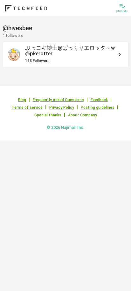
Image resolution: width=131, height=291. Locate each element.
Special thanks (47, 115)
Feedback (99, 100)
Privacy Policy (61, 107)
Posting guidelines (97, 107)
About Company (82, 115)
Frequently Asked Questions (58, 100)
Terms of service (27, 107)
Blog (22, 100)
